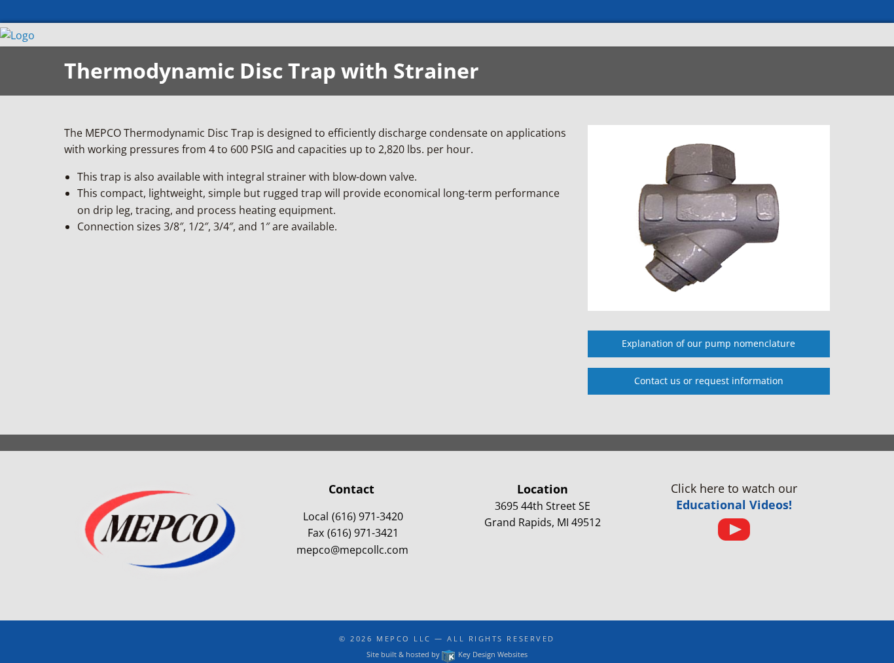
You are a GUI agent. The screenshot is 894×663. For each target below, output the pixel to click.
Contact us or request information (708, 380)
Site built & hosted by (447, 654)
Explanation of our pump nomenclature (708, 343)
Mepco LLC (403, 638)
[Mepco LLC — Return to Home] (17, 34)
